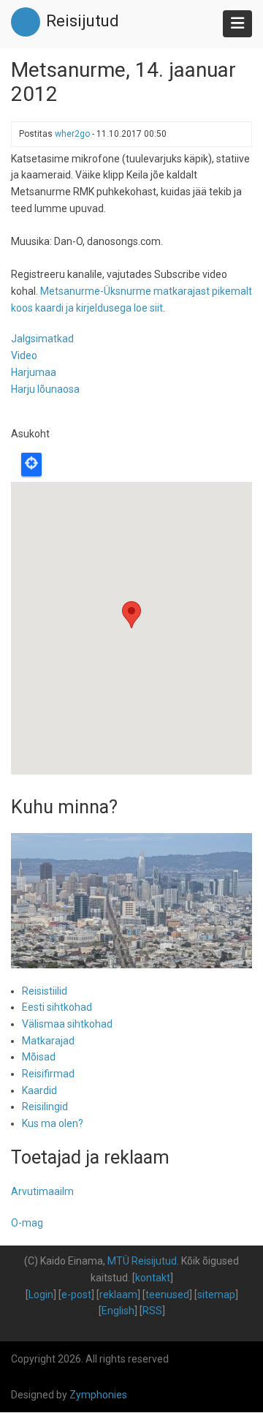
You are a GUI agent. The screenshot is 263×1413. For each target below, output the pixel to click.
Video (24, 355)
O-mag (27, 1223)
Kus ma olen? (52, 1123)
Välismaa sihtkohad (67, 1024)
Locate (31, 464)
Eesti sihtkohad (57, 1007)
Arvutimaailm (42, 1191)
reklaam (118, 1294)
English (118, 1310)
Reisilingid (45, 1106)
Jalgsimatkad (42, 338)
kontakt (152, 1278)
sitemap (216, 1294)
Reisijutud (82, 21)
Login (40, 1294)
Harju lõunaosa (45, 389)
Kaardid (39, 1090)
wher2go (72, 134)
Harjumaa (33, 372)
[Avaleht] (25, 21)
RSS (152, 1310)
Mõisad (39, 1057)
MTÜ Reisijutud (142, 1261)
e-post (76, 1294)
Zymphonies (98, 1395)
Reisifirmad (48, 1073)
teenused (167, 1294)
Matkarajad (48, 1041)
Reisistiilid (44, 991)
